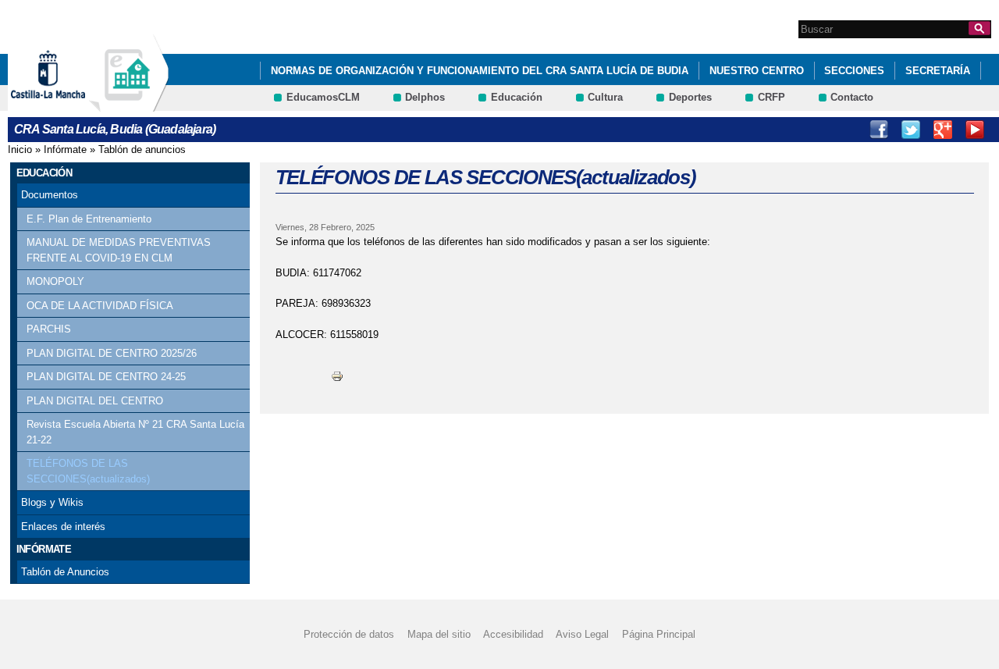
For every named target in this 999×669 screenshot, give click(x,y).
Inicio (20, 149)
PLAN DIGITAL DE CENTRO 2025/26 (112, 353)
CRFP (771, 97)
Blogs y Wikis (52, 502)
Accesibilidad (513, 634)
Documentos (49, 195)
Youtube (974, 129)
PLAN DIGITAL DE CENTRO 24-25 (106, 377)
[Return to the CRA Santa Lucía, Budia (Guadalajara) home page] (129, 104)
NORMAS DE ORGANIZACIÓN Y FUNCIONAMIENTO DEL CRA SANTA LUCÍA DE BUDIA (479, 71)
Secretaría (937, 71)
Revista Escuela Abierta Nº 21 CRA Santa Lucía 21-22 (135, 432)
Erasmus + (942, 129)
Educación (516, 97)
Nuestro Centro (756, 71)
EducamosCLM (323, 97)
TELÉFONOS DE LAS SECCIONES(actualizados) (88, 471)
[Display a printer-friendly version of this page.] (337, 375)
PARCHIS (49, 329)
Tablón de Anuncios (65, 572)
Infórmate (65, 149)
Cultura (605, 97)
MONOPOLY (55, 281)
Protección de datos (349, 634)
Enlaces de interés (63, 526)
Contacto (851, 97)
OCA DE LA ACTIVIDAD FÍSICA (100, 305)
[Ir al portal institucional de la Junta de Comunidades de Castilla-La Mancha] (67, 104)
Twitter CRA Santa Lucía (910, 129)
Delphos (425, 97)
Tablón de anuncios (142, 149)
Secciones (854, 71)
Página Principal (658, 634)
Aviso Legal (582, 634)
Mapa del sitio (439, 634)
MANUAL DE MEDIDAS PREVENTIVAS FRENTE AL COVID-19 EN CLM (119, 250)
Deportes (690, 97)
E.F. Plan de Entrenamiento (89, 219)
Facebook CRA (878, 129)
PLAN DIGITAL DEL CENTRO (95, 401)
